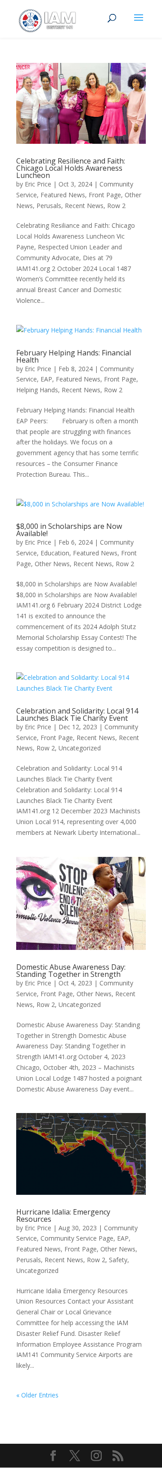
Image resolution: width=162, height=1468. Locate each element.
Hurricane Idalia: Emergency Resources (63, 1215)
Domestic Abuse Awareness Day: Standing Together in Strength (71, 970)
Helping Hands (37, 390)
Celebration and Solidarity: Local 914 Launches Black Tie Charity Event (77, 714)
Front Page (105, 195)
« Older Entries (37, 1395)
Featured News (62, 195)
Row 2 (116, 205)
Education (54, 553)
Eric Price (38, 184)
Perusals (48, 205)
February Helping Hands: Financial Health (73, 356)
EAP (46, 379)
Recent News (84, 205)
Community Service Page (76, 1238)
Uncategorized (79, 748)
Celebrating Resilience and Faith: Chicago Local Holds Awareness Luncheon (70, 168)
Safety (118, 1259)
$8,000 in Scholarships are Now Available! (69, 529)
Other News (52, 563)
